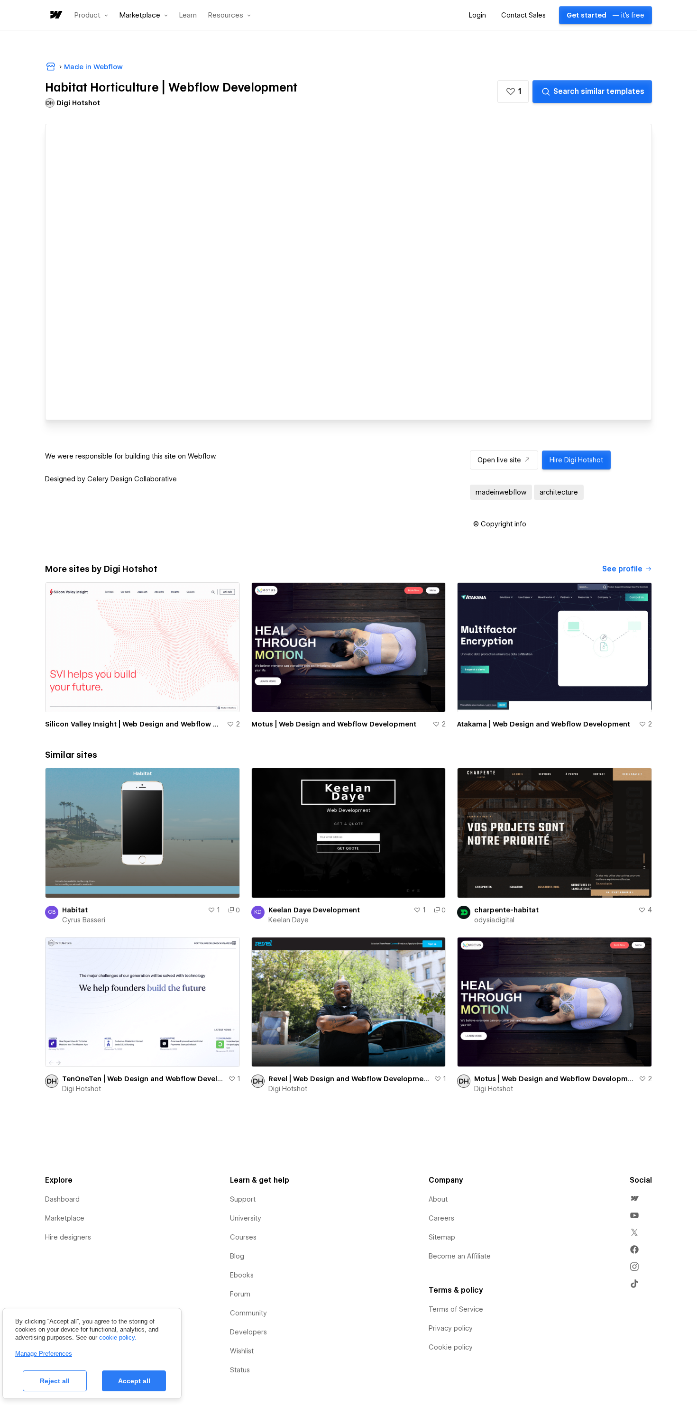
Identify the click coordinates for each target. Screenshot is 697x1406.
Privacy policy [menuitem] (451, 1328)
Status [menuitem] (240, 1370)
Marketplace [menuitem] (64, 1218)
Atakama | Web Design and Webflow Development (543, 724)
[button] (91, 15)
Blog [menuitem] (237, 1256)
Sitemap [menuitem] (442, 1237)
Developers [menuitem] (248, 1332)
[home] (55, 15)
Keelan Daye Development (314, 910)
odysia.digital (494, 920)
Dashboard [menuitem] (62, 1199)
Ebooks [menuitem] (242, 1275)
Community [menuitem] (248, 1313)
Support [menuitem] (243, 1199)
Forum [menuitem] (240, 1294)
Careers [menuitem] (441, 1218)
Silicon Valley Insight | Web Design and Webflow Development (134, 724)
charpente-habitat (506, 910)
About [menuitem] (438, 1199)
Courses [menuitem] (243, 1237)
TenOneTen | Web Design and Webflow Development (143, 1079)
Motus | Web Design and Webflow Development (333, 724)
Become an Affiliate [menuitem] (460, 1256)
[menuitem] (634, 1198)
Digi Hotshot (81, 1089)
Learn (188, 15)
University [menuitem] (245, 1218)
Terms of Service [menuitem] (456, 1309)
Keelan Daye (288, 920)
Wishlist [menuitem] (242, 1351)
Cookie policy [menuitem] (451, 1347)
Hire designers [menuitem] (68, 1237)
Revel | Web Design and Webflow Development (349, 1079)
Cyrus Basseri (83, 920)
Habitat (75, 910)
